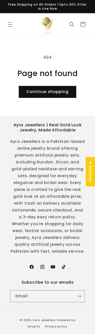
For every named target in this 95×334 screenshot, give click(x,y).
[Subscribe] (79, 296)
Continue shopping (47, 91)
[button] (10, 24)
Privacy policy (56, 326)
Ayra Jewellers (44, 320)
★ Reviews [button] (90, 171)
